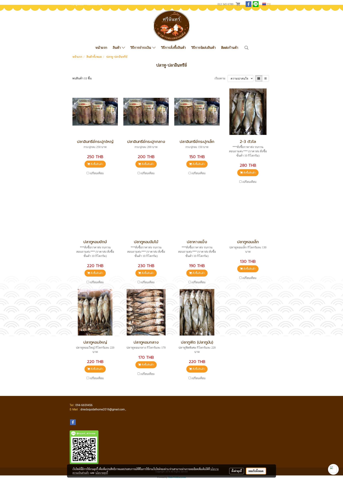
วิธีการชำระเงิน (141, 47)
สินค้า (117, 47)
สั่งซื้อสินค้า (96, 164)
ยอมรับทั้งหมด (256, 471)
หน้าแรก (101, 47)
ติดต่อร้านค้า (229, 47)
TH (268, 4)
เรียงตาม (221, 78)
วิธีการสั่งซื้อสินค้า (173, 47)
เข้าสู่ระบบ (77, 4)
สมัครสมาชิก (94, 4)
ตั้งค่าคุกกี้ (237, 471)
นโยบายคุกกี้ (101, 472)
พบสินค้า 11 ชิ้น (82, 78)
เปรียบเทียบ (97, 173)
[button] (246, 47)
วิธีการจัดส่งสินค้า (203, 47)
